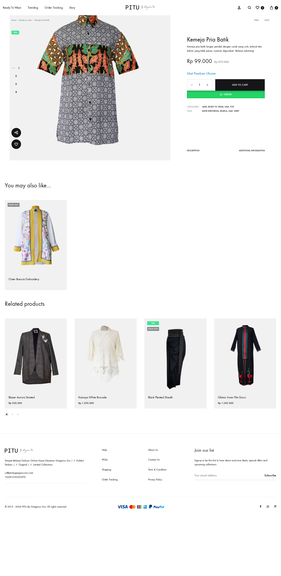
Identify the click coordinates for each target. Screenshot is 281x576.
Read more (155, 408)
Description (193, 150)
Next (267, 20)
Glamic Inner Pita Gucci (232, 397)
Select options (18, 289)
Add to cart (240, 84)
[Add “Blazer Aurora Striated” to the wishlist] (61, 324)
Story (72, 7)
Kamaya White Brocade (92, 397)
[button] (226, 94)
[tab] (193, 151)
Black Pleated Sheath (160, 397)
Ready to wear (25, 20)
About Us (153, 450)
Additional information (252, 150)
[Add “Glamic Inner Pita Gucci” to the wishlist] (270, 324)
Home (13, 20)
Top (232, 107)
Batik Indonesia (210, 111)
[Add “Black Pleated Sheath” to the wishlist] (200, 324)
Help (104, 450)
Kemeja (223, 111)
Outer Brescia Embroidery (24, 279)
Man (204, 107)
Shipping (106, 469)
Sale (227, 107)
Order (227, 94)
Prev (256, 20)
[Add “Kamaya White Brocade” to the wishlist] (131, 324)
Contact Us (154, 459)
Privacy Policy (155, 479)
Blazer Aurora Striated (22, 397)
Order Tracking (54, 7)
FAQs (105, 459)
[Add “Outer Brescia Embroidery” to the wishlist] (61, 206)
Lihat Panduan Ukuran (201, 74)
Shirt (236, 111)
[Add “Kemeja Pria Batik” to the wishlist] (16, 144)
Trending (33, 7)
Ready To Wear (12, 7)
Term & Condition (157, 469)
